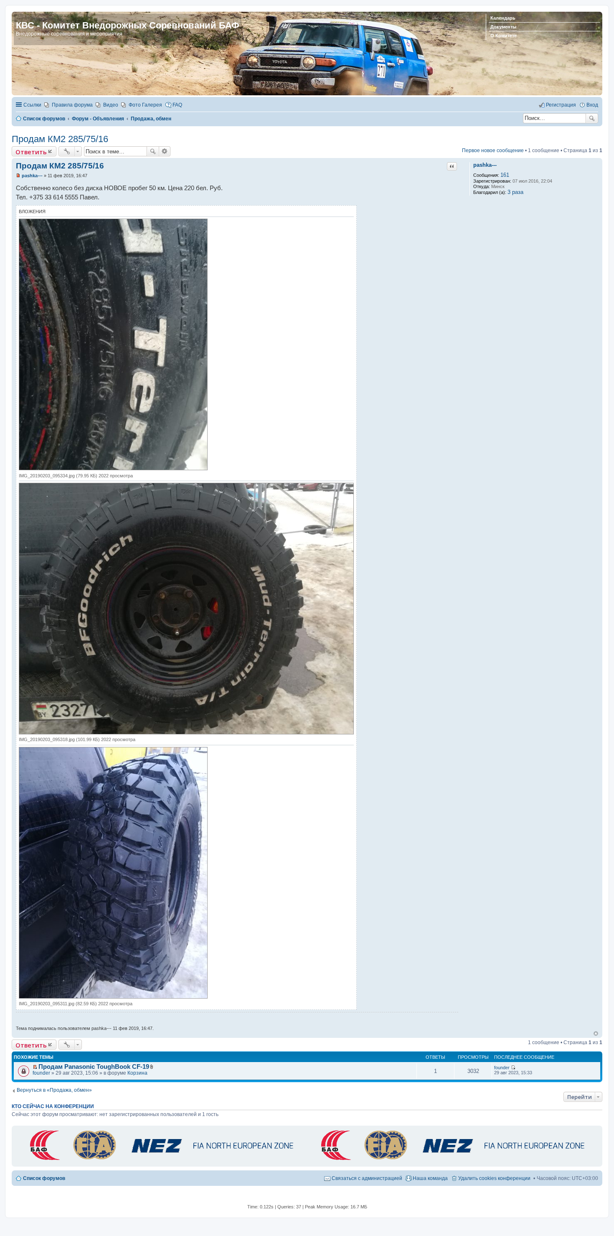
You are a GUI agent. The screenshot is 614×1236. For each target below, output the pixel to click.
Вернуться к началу (596, 1033)
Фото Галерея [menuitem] (145, 105)
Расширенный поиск (164, 151)
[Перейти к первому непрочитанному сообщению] (35, 1067)
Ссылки (32, 105)
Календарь (502, 17)
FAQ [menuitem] (177, 105)
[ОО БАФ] (160, 1160)
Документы (503, 26)
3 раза (515, 192)
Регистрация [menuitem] (561, 105)
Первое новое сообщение (493, 150)
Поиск (592, 118)
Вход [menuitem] (592, 105)
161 (504, 175)
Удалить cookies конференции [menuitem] (494, 1178)
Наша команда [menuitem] (430, 1178)
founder (41, 1073)
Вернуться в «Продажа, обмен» (54, 1090)
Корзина (137, 1073)
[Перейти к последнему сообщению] (513, 1067)
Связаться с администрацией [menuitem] (367, 1178)
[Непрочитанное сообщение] (18, 175)
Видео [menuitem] (110, 105)
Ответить (31, 152)
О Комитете (503, 35)
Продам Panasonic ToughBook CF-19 (93, 1066)
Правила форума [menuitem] (72, 105)
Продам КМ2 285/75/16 (60, 139)
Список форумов (44, 1178)
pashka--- (485, 165)
